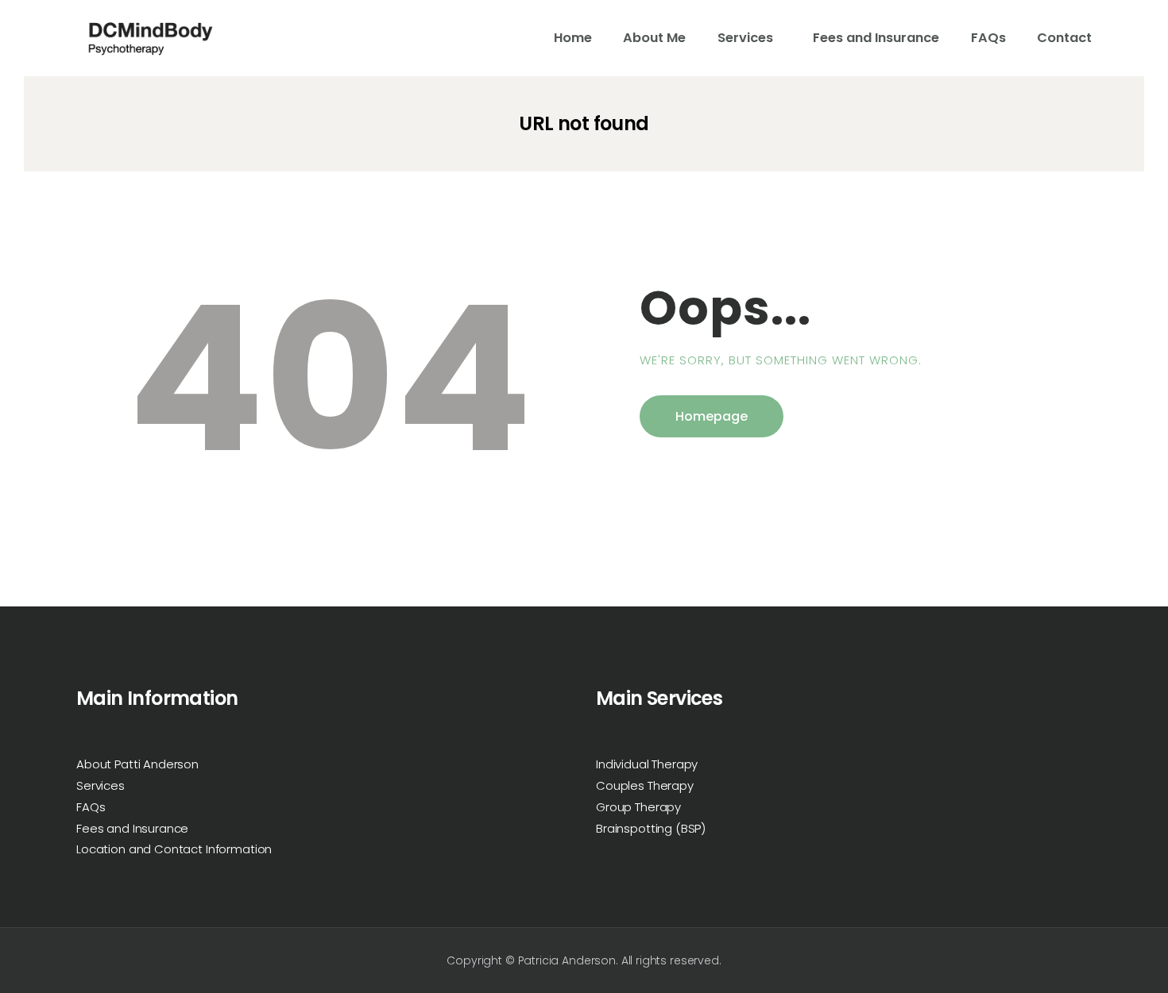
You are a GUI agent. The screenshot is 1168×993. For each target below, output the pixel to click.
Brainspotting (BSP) (651, 828)
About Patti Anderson (137, 764)
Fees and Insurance (132, 828)
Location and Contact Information (174, 849)
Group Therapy (638, 807)
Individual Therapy (647, 764)
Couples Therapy (645, 785)
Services (100, 785)
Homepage (711, 416)
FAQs (90, 807)
